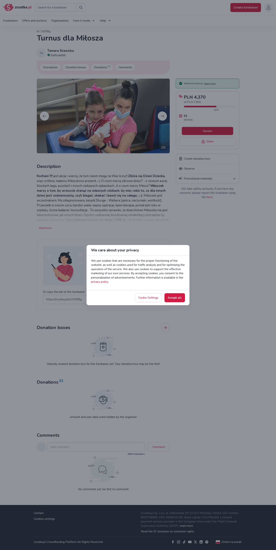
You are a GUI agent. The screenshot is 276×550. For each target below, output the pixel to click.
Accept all (175, 298)
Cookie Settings (148, 298)
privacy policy (99, 282)
